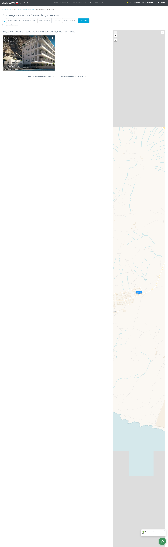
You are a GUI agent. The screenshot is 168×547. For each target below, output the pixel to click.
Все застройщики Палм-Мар (73, 76)
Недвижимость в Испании (24, 9)
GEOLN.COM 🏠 (8, 9)
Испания (15, 41)
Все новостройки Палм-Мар (41, 76)
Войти (162, 3)
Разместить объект (144, 3)
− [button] (115, 35)
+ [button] (115, 32)
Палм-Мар (7, 41)
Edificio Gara (11, 38)
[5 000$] (139, 294)
